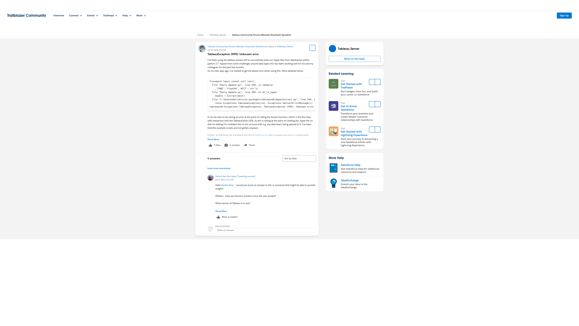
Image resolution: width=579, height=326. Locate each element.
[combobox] (299, 158)
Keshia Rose (227, 185)
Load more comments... (219, 168)
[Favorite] (312, 48)
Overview (58, 15)
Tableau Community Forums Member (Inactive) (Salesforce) (237, 46)
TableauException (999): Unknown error (233, 54)
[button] (354, 59)
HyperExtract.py (260, 135)
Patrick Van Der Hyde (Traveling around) (235, 176)
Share (249, 146)
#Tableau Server (218, 35)
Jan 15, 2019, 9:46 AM (216, 50)
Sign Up (564, 15)
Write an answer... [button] (226, 230)
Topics (200, 35)
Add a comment (222, 226)
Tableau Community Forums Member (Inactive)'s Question (261, 35)
